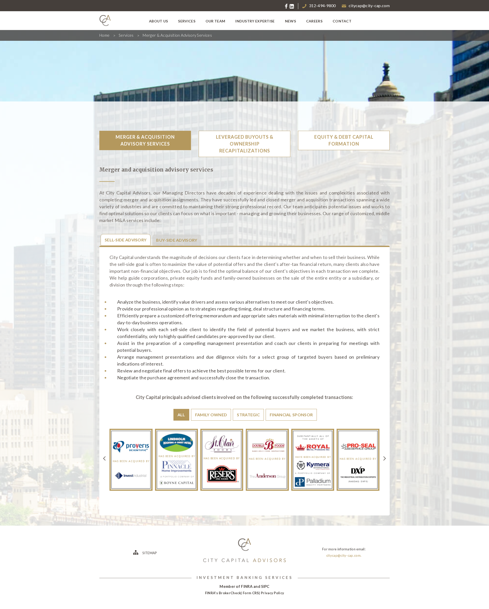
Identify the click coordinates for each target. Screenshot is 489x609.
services (186, 21)
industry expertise (255, 21)
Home (104, 35)
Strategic (248, 414)
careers (314, 21)
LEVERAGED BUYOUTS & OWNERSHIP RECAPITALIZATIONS (244, 143)
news (290, 21)
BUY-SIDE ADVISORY (176, 240)
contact (342, 21)
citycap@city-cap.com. (343, 555)
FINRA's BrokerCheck (223, 593)
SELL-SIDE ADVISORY (125, 239)
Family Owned (211, 414)
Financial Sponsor (291, 414)
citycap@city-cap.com (369, 5)
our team (215, 21)
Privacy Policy (272, 593)
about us (158, 21)
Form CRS (251, 593)
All (181, 414)
